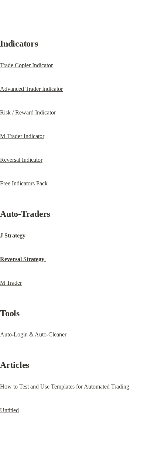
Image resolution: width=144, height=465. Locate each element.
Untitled (9, 410)
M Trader (11, 283)
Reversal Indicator (21, 160)
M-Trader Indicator (22, 136)
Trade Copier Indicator (26, 65)
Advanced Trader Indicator (31, 89)
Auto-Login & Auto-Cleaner (33, 334)
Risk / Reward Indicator (28, 112)
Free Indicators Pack (24, 183)
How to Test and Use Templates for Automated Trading (64, 386)
